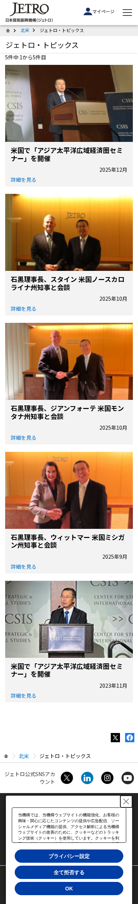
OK (69, 888)
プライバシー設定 (69, 856)
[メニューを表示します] (127, 12)
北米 (25, 30)
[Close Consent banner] (126, 801)
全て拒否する (69, 872)
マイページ (103, 11)
